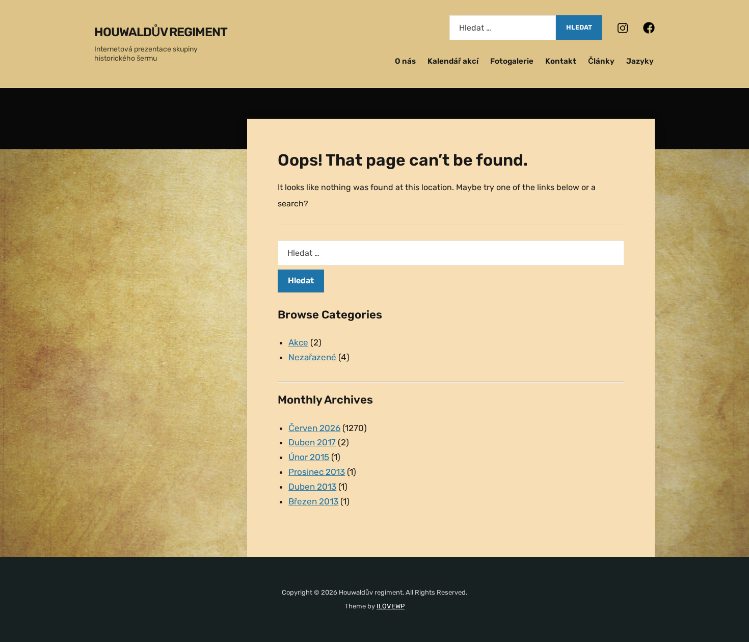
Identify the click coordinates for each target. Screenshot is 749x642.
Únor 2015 (308, 457)
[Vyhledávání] (502, 27)
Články (601, 61)
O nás (405, 61)
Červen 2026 (314, 428)
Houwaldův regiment (160, 32)
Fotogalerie (511, 61)
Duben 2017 (312, 442)
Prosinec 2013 (316, 472)
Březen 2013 (313, 501)
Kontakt (560, 61)
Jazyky (640, 61)
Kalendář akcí (452, 61)
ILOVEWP (391, 606)
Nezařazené (312, 357)
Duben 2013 (312, 486)
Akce (298, 342)
